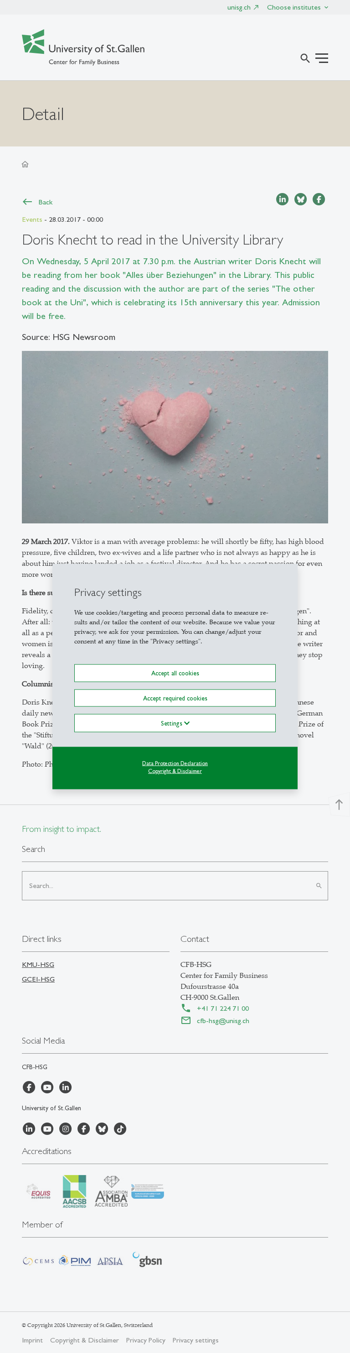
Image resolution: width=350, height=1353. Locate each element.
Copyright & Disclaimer (175, 771)
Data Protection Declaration (175, 763)
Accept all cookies (175, 673)
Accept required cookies (175, 697)
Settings (172, 722)
